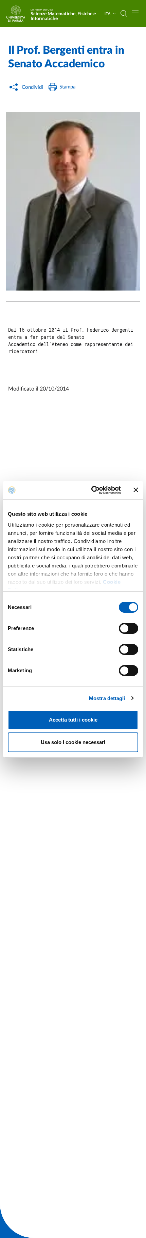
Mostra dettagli (107, 698)
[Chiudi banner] (135, 490)
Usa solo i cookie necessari (73, 742)
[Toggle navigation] (135, 13)
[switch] (128, 628)
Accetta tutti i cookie (73, 720)
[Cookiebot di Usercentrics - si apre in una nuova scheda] (92, 490)
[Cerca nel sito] (124, 13)
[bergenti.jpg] (73, 201)
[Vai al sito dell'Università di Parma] (18, 13)
